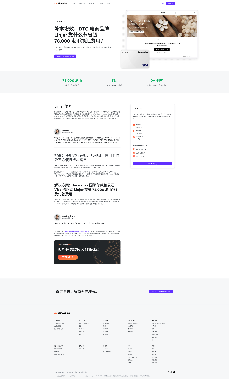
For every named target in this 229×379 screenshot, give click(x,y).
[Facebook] (168, 372)
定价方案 (91, 4)
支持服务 (154, 360)
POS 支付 (106, 334)
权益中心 (130, 363)
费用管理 (81, 329)
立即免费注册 (152, 164)
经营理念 (130, 351)
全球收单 (154, 331)
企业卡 (81, 326)
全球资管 (56, 351)
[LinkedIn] (174, 372)
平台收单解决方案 (59, 354)
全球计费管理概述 (133, 323)
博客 (153, 349)
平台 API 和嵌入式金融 (158, 323)
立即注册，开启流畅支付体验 (65, 56)
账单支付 (81, 331)
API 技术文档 (107, 351)
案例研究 (154, 351)
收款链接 (105, 331)
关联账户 (154, 326)
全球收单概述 (107, 323)
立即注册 (170, 4)
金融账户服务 (58, 349)
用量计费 (130, 331)
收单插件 (105, 329)
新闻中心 (154, 354)
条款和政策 (131, 354)
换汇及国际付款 (141, 149)
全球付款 (154, 337)
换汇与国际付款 (58, 329)
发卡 (153, 340)
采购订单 (81, 334)
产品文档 (105, 349)
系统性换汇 (155, 334)
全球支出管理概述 (84, 323)
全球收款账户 (140, 153)
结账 (104, 326)
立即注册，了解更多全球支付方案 (161, 292)
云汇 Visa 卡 (140, 156)
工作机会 (130, 360)
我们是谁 (130, 349)
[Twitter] (171, 372)
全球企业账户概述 (59, 323)
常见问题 (154, 357)
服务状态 (154, 363)
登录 (163, 4)
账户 (153, 329)
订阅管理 (130, 329)
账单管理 (130, 326)
